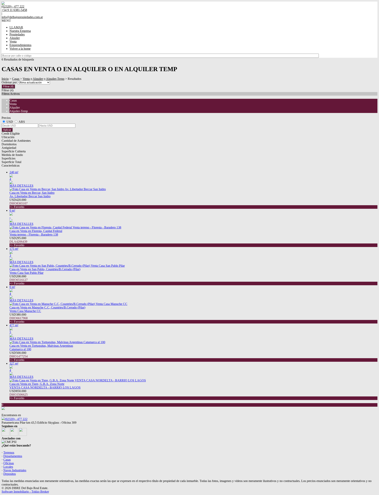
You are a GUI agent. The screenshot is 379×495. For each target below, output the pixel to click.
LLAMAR (16, 27)
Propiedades (17, 34)
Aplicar (7, 129)
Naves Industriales (14, 470)
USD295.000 (18, 241)
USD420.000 (18, 203)
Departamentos (12, 456)
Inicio (5, 78)
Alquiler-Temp (55, 78)
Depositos (9, 473)
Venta (13, 41)
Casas (15, 78)
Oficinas (8, 463)
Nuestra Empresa (20, 31)
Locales (8, 466)
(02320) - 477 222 (16, 419)
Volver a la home (20, 48)
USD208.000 (18, 280)
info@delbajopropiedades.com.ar (22, 17)
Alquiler (14, 38)
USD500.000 (18, 356)
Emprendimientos (20, 45)
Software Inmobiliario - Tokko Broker (25, 491)
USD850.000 (18, 394)
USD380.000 (18, 318)
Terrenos (8, 452)
